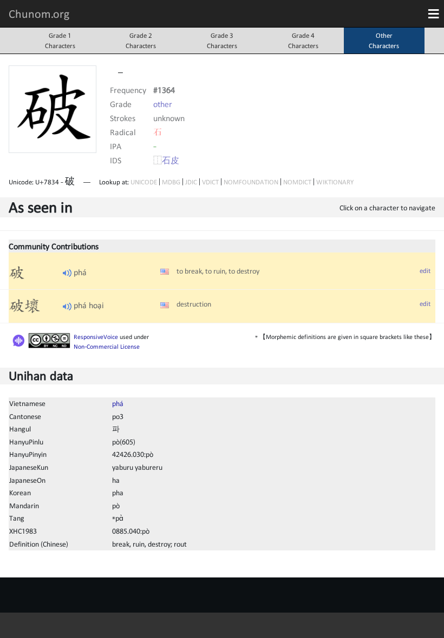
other (162, 103)
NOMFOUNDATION (251, 181)
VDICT (210, 181)
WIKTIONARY (335, 181)
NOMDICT (297, 181)
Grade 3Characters (222, 40)
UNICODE (143, 181)
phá (117, 403)
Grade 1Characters (60, 40)
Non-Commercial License (107, 346)
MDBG (171, 181)
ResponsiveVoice (96, 337)
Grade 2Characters (141, 40)
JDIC (191, 181)
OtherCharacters (384, 40)
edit (425, 270)
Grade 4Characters (303, 40)
